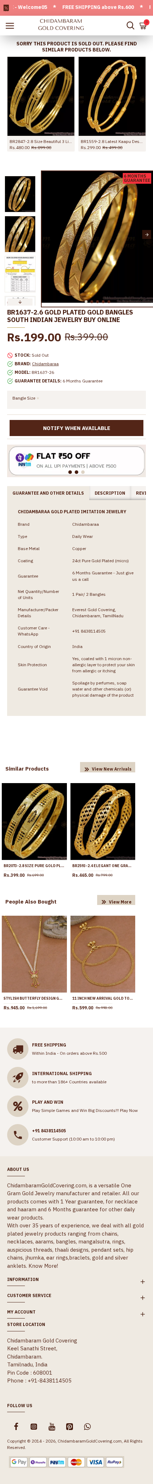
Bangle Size (23, 398)
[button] (47, 234)
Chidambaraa (45, 363)
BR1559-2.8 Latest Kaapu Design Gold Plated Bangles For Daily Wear (112, 141)
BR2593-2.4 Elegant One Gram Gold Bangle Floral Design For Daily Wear (103, 866)
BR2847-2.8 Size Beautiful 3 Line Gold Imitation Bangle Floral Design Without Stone (41, 141)
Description (110, 493)
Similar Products (27, 768)
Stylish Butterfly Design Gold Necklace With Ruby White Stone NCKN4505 (34, 998)
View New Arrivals (112, 769)
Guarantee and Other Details (48, 493)
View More (120, 902)
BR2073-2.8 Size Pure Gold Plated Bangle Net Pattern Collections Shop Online (34, 866)
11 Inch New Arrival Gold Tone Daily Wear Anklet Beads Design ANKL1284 (103, 998)
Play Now (129, 1110)
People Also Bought (31, 901)
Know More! (43, 1265)
